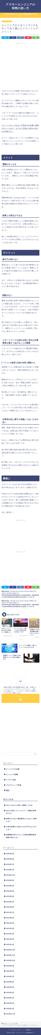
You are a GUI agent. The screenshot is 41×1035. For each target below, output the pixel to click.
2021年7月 (10, 912)
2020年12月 (10, 950)
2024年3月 (10, 886)
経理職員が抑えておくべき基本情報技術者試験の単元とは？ (21, 836)
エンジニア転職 (12, 774)
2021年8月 (10, 907)
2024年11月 (10, 875)
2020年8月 (10, 971)
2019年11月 (10, 1014)
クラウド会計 (11, 780)
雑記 (7, 790)
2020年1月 (10, 1008)
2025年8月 (10, 859)
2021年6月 (10, 918)
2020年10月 (10, 960)
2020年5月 (10, 987)
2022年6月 (10, 891)
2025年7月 (10, 864)
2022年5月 (10, 896)
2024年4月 (10, 880)
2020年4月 (10, 992)
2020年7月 (10, 976)
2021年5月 (10, 923)
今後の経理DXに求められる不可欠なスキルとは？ (21, 828)
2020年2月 (10, 1003)
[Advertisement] (20, 65)
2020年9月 (10, 966)
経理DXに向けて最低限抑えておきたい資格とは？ (21, 820)
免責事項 (28, 1029)
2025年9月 (10, 853)
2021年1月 (10, 944)
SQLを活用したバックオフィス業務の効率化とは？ (21, 812)
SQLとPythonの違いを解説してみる (19, 805)
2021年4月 (10, 928)
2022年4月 (10, 902)
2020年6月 (10, 982)
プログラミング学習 (13, 785)
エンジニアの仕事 (7, 21)
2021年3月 (10, 934)
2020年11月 (10, 955)
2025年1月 (10, 870)
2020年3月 (10, 998)
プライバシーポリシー (16, 1029)
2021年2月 (10, 939)
